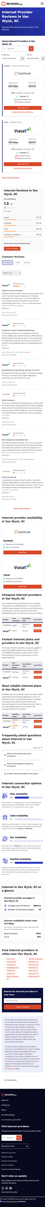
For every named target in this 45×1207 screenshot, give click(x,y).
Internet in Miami (7, 1157)
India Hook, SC (34, 976)
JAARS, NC (11, 970)
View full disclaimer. (11, 177)
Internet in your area (8, 1153)
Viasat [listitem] (18, 262)
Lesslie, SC (11, 973)
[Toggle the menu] (42, 3)
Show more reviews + (22, 509)
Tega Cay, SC (33, 973)
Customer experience (12, 235)
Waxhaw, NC (11, 962)
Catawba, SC (33, 962)
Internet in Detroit (7, 1165)
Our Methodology (8, 1115)
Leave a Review (12, 249)
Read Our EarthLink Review (22, 112)
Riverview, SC (34, 965)
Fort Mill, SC (11, 965)
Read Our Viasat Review (23, 168)
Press (3, 1110)
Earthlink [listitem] (27, 262)
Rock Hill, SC (33, 970)
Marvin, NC (11, 959)
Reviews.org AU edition (13, 1120)
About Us (11, 1069)
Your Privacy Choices (10, 1201)
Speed (6, 217)
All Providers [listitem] (7, 262)
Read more (5, 308)
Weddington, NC (13, 968)
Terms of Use (5, 1192)
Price (6, 229)
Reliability (7, 223)
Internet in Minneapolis (9, 1161)
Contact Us (5, 1105)
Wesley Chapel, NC (36, 959)
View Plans (22, 108)
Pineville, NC (33, 968)
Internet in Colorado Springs (10, 1169)
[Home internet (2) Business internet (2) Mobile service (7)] (13, 58)
